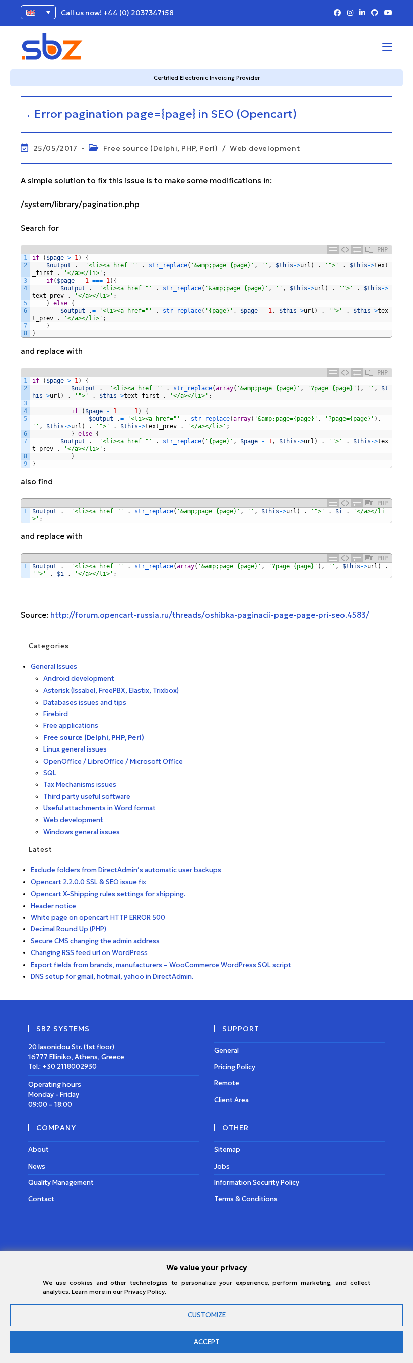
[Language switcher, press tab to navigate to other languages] (38, 12)
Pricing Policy (234, 1067)
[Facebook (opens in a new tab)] (337, 13)
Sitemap (227, 1149)
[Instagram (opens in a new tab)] (350, 13)
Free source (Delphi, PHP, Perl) (160, 148)
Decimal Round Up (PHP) (68, 929)
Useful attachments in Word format (99, 808)
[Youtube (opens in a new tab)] (386, 13)
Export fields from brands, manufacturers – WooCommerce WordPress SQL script (161, 965)
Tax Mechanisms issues (79, 784)
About (38, 1149)
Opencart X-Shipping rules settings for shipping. (108, 894)
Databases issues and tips (84, 702)
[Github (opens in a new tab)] (374, 13)
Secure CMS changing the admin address (95, 941)
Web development (265, 148)
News (36, 1166)
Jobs (222, 1166)
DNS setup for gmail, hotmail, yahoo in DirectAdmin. (112, 976)
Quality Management (61, 1182)
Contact (41, 1199)
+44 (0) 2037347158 (138, 12)
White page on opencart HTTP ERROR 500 (98, 917)
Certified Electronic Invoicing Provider (207, 77)
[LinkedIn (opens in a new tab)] (362, 13)
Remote (226, 1083)
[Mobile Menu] (387, 46)
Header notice (53, 906)
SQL (49, 773)
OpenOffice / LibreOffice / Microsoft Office (113, 761)
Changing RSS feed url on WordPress (89, 952)
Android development (78, 678)
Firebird (55, 714)
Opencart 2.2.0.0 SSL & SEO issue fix (88, 882)
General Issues (54, 666)
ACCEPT (207, 1342)
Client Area (231, 1100)
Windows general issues (81, 832)
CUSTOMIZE (207, 1315)
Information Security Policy (256, 1182)
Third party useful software (86, 796)
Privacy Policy (144, 1292)
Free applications (70, 725)
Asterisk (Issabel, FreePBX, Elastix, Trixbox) (111, 690)
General (226, 1050)
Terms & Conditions (246, 1199)
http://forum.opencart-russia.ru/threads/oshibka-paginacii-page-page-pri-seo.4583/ (209, 615)
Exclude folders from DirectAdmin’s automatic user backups (126, 870)
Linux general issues (75, 749)
